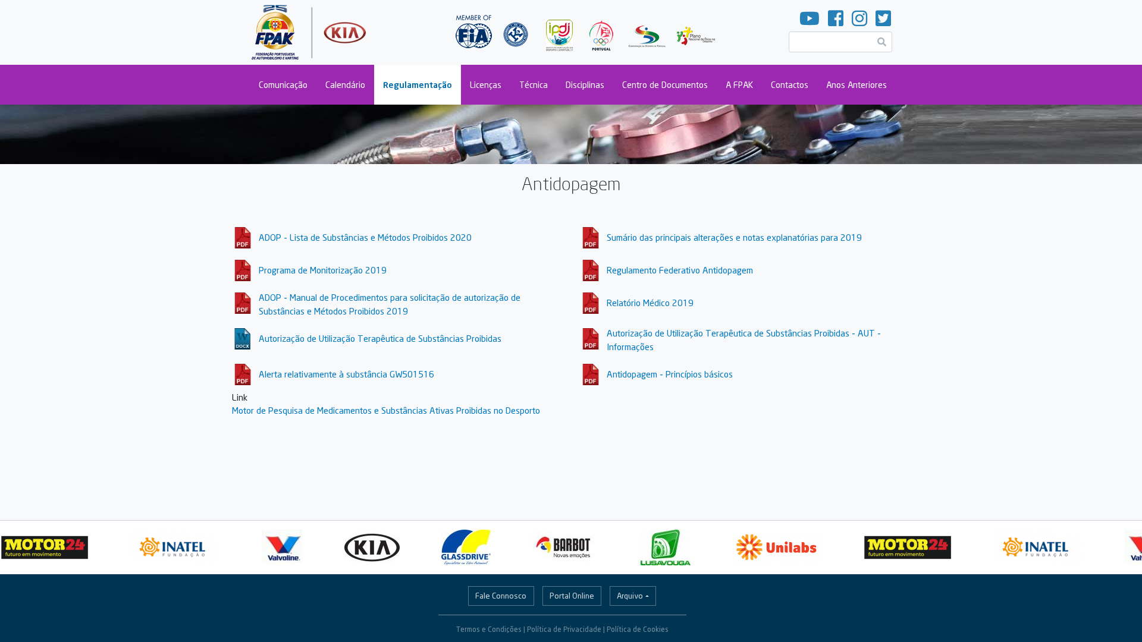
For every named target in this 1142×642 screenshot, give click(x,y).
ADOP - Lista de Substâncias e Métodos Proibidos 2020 (365, 237)
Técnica (533, 85)
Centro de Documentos (665, 85)
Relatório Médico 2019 (650, 302)
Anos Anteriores (856, 85)
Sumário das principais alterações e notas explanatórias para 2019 (734, 237)
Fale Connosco (500, 595)
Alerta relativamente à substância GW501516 (346, 374)
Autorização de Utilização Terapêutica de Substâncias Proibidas (380, 338)
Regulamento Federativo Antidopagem (680, 270)
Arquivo (630, 595)
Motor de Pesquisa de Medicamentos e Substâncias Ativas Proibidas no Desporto (386, 410)
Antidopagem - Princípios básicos (670, 374)
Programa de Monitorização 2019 (323, 270)
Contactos (789, 85)
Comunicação (283, 85)
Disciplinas (585, 85)
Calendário (345, 85)
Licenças (485, 85)
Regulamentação (417, 85)
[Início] (310, 32)
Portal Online (572, 595)
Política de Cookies (638, 629)
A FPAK (739, 85)
